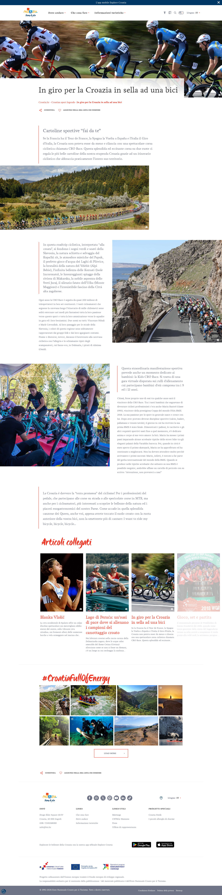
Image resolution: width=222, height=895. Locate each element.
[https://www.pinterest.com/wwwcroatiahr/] (109, 798)
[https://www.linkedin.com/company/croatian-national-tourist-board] (123, 798)
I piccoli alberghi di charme (161, 819)
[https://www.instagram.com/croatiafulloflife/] (96, 798)
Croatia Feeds (155, 815)
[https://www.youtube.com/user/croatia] (116, 798)
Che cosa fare (82, 815)
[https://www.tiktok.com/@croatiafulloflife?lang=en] (129, 798)
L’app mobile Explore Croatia (111, 2)
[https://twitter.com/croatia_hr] (103, 798)
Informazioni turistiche (87, 823)
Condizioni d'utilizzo (146, 890)
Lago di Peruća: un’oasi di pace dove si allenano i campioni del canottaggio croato (63, 625)
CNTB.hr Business (120, 819)
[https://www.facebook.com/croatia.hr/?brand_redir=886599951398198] (89, 798)
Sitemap (179, 890)
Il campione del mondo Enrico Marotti (200, 620)
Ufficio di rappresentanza (124, 827)
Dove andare (82, 819)
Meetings (116, 815)
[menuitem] (141, 845)
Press (114, 823)
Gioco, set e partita (150, 617)
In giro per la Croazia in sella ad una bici (107, 620)
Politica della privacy (165, 890)
